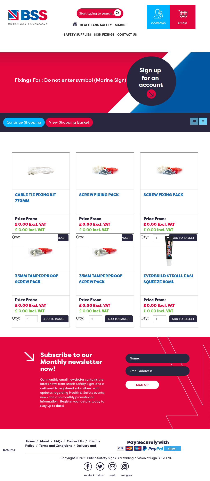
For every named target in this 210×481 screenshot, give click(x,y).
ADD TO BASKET (54, 319)
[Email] (112, 466)
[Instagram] (125, 466)
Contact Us (75, 441)
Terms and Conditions (55, 445)
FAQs (58, 441)
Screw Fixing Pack (99, 194)
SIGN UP (142, 385)
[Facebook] (88, 466)
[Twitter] (100, 466)
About (44, 441)
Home (30, 441)
